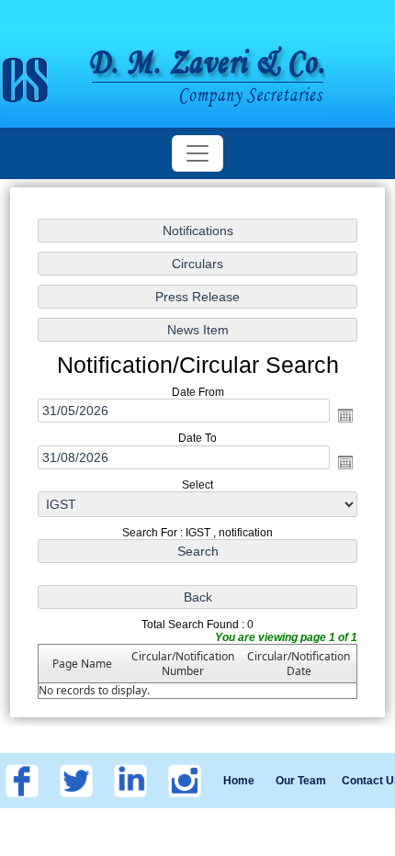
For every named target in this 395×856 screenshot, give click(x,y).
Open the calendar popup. (345, 415)
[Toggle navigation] (197, 153)
